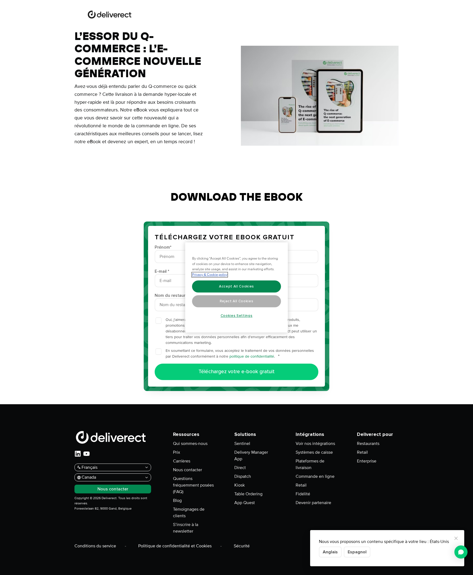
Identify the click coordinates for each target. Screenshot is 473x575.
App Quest (244, 502)
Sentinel (242, 443)
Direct (240, 467)
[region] (236, 288)
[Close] (456, 538)
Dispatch (242, 476)
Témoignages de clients (188, 513)
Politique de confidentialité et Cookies (175, 546)
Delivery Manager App (251, 456)
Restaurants (368, 443)
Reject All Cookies (236, 301)
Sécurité (242, 546)
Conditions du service (95, 546)
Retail (301, 485)
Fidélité (303, 494)
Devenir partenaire (313, 502)
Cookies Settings (237, 316)
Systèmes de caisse (314, 452)
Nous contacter (187, 470)
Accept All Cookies (236, 286)
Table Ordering (248, 494)
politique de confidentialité (251, 356)
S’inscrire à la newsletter (185, 528)
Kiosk (239, 485)
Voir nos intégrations (315, 443)
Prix (176, 452)
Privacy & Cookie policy (209, 275)
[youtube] (86, 453)
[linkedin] (77, 453)
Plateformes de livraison (310, 464)
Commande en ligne (315, 476)
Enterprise (366, 461)
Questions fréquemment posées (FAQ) (193, 485)
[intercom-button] (461, 552)
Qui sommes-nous (190, 443)
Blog (177, 500)
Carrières (181, 461)
